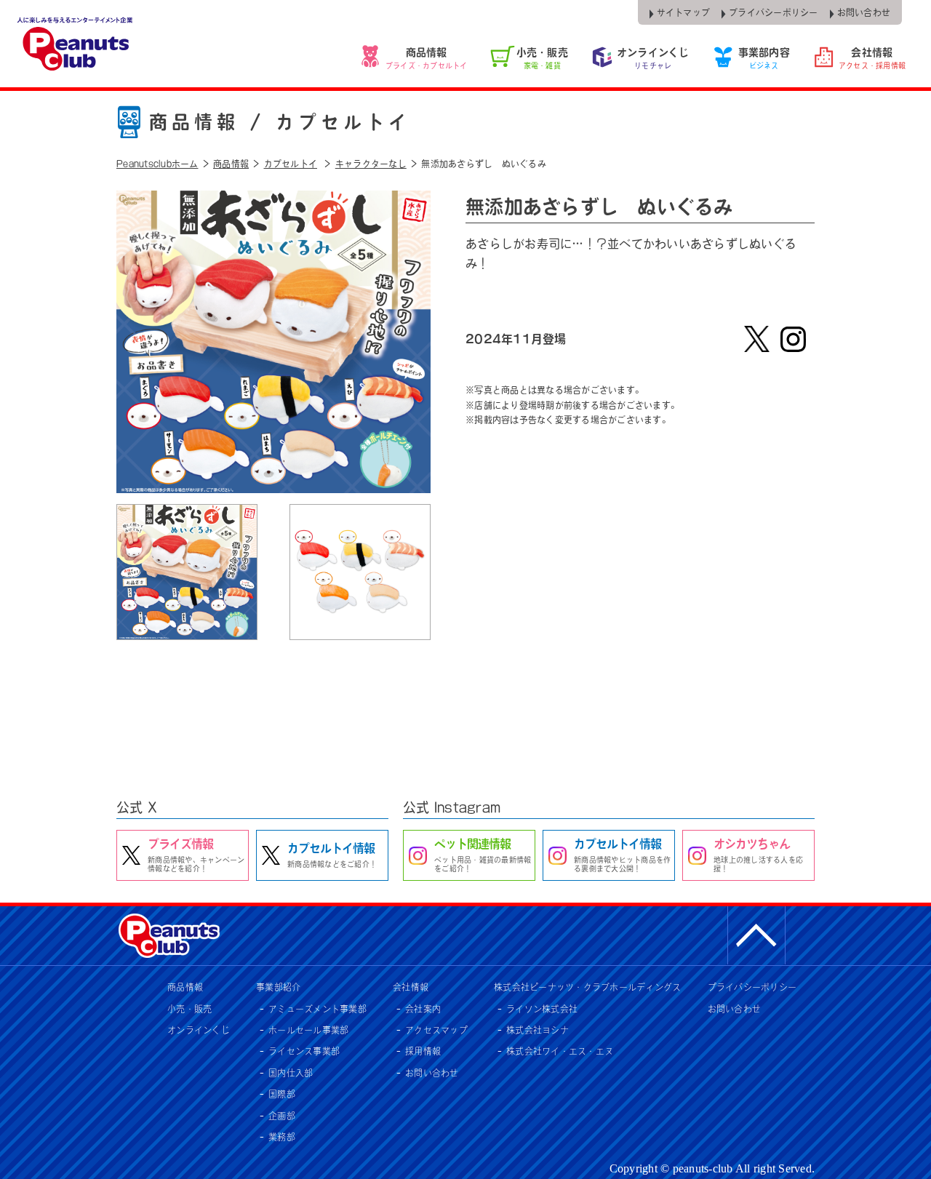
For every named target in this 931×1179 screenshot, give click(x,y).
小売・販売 (189, 1008)
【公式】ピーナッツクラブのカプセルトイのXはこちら (756, 338)
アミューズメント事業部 (317, 1008)
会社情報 (410, 987)
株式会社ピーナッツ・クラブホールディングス (587, 987)
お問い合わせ (432, 1072)
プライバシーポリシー (752, 987)
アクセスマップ (436, 1030)
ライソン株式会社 (542, 1008)
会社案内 (423, 1008)
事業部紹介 (278, 987)
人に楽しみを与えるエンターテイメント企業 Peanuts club (76, 44)
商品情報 (185, 987)
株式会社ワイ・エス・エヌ (559, 1051)
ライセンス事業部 (304, 1051)
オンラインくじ (198, 1030)
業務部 (281, 1136)
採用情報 (423, 1051)
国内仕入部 (290, 1072)
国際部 (281, 1094)
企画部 (281, 1115)
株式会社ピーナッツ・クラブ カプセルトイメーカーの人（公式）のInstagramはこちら (792, 338)
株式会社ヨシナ (537, 1030)
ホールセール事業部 (308, 1030)
